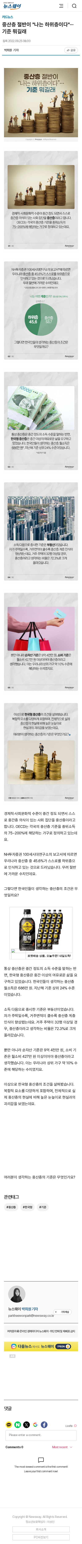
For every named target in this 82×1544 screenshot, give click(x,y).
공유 (73, 50)
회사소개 (41, 1529)
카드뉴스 (7, 17)
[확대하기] (41, 71)
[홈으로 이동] (12, 6)
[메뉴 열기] (59, 5)
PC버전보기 (41, 1537)
